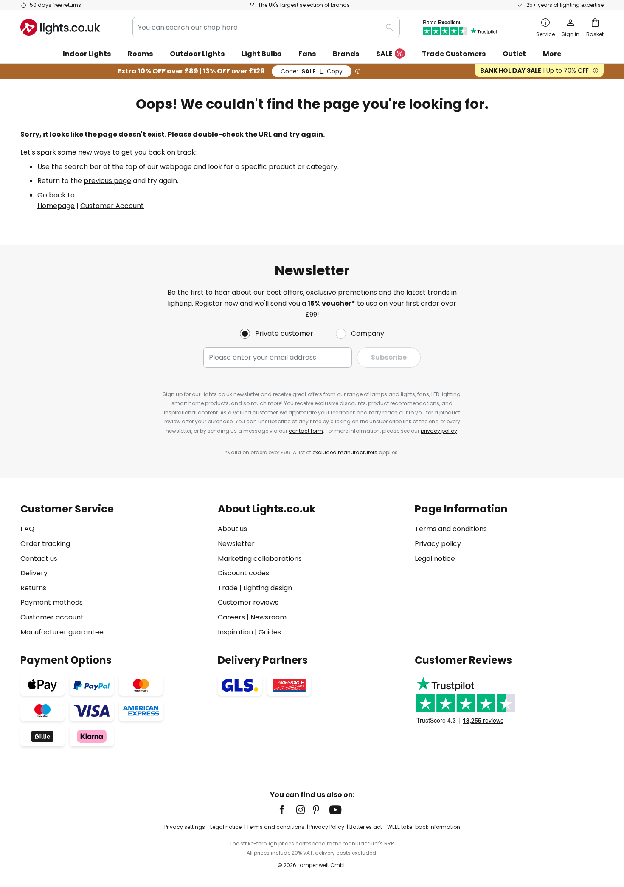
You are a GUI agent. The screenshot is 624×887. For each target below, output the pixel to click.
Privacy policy (438, 544)
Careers (231, 617)
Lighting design (267, 588)
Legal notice (435, 558)
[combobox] (266, 27)
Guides (270, 632)
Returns (33, 588)
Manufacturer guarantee (62, 632)
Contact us (38, 558)
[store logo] (60, 27)
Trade (228, 588)
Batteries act (365, 827)
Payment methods (51, 602)
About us (232, 529)
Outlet (514, 54)
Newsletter (236, 544)
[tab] (114, 570)
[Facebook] (287, 809)
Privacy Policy (326, 827)
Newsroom (268, 617)
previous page (107, 181)
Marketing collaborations (260, 558)
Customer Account (112, 206)
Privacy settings (184, 827)
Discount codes (243, 573)
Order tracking (45, 544)
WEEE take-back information (423, 827)
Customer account (52, 617)
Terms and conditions (451, 529)
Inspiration (235, 632)
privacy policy (439, 430)
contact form (306, 430)
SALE (384, 54)
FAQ (27, 529)
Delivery (34, 573)
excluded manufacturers (344, 452)
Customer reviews (248, 602)
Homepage (56, 206)
